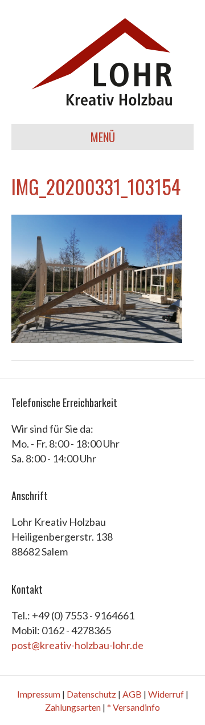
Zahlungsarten (73, 707)
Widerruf (166, 693)
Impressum (38, 693)
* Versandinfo (133, 707)
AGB (132, 693)
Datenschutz (91, 693)
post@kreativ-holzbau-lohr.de (77, 645)
